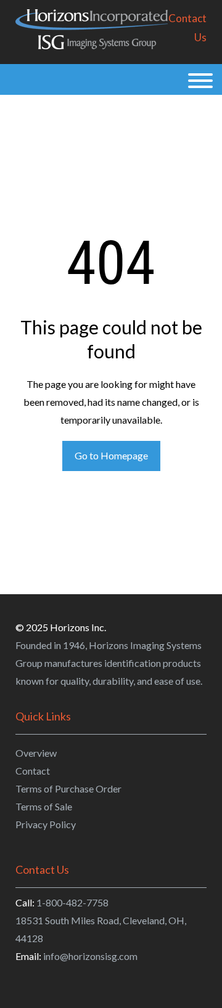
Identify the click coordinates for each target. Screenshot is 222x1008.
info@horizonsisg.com (90, 956)
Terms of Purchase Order (68, 788)
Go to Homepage (111, 455)
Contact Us (187, 28)
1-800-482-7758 (72, 902)
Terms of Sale (43, 806)
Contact (32, 770)
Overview (36, 753)
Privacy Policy (45, 824)
